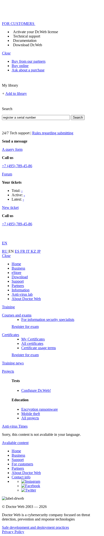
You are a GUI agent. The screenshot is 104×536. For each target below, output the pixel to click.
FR (23, 251)
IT (28, 251)
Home (16, 264)
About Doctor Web (26, 299)
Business (18, 268)
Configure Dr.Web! (36, 390)
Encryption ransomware (39, 409)
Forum (7, 174)
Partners (18, 286)
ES (17, 251)
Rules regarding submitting (52, 133)
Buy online (20, 66)
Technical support (26, 36)
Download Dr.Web (27, 45)
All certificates (32, 343)
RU (5, 251)
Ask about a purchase (28, 70)
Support (18, 281)
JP (39, 251)
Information (21, 290)
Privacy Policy (13, 532)
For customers (22, 464)
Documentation (25, 40)
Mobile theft (30, 414)
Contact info (21, 477)
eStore (16, 273)
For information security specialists (47, 319)
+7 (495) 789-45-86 (17, 166)
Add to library (16, 93)
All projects (30, 418)
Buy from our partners (28, 61)
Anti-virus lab (22, 294)
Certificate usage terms (38, 348)
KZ (34, 251)
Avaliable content (15, 443)
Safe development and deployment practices (35, 527)
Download (20, 277)
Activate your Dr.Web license (35, 32)
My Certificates (33, 339)
